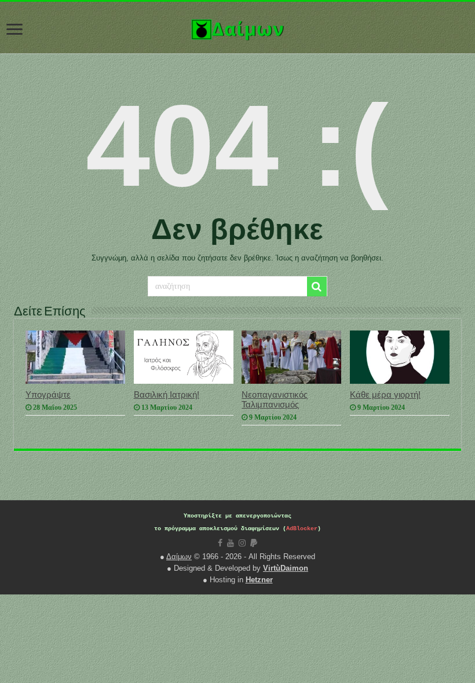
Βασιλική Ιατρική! (166, 394)
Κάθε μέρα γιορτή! (385, 394)
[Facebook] (220, 543)
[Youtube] (230, 543)
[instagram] (242, 543)
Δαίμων (179, 556)
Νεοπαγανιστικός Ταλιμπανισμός (275, 399)
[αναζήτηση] (317, 286)
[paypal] (253, 543)
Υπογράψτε (48, 394)
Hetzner (259, 579)
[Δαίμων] (237, 27)
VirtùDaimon (285, 568)
